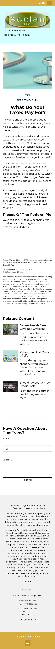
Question (7, 460)
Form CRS (27, 581)
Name (6, 438)
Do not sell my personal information (32, 525)
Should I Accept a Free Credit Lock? (35, 384)
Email (5, 449)
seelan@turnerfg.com (16, 34)
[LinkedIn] (28, 643)
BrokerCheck (38, 508)
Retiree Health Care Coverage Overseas (33, 327)
